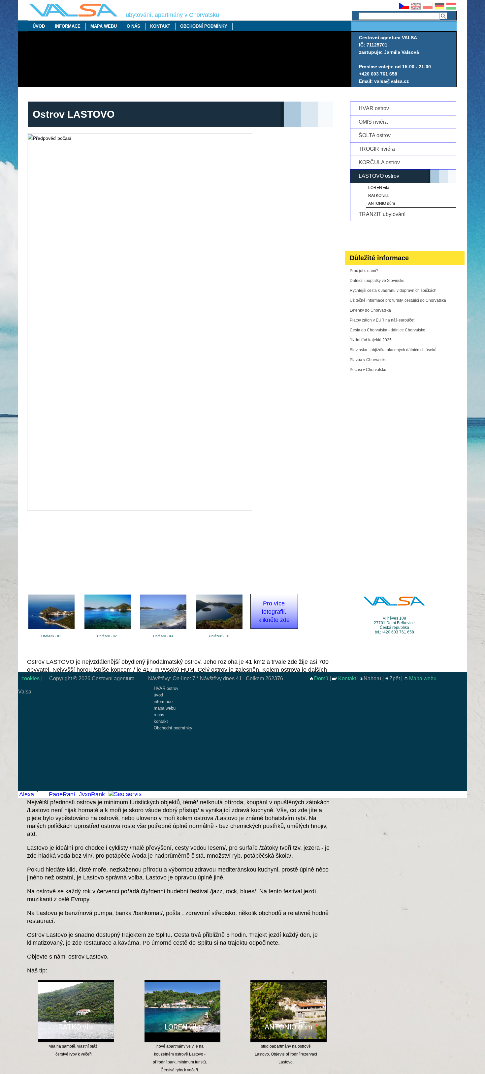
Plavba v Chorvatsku (368, 359)
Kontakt (347, 678)
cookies (30, 678)
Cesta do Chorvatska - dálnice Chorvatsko (387, 330)
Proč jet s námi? (364, 270)
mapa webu (103, 26)
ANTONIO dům (288, 1027)
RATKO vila (76, 1027)
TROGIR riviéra (377, 149)
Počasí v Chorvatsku (368, 369)
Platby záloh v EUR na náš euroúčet (382, 320)
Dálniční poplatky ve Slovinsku (377, 280)
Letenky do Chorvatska (370, 310)
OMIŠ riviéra (373, 122)
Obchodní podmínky (203, 26)
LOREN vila (182, 1027)
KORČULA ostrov (379, 162)
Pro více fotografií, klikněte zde (274, 611)
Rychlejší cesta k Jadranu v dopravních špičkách (393, 290)
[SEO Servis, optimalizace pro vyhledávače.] (125, 794)
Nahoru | (374, 678)
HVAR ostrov (374, 108)
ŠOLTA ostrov (375, 135)
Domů (321, 678)
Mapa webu (422, 678)
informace (68, 26)
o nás (133, 26)
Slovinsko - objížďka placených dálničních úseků (393, 350)
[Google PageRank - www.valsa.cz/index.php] (62, 794)
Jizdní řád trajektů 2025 (371, 340)
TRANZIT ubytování (382, 214)
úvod (39, 26)
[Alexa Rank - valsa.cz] (32, 794)
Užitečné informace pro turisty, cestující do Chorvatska (398, 300)
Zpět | (396, 678)
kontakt (160, 26)
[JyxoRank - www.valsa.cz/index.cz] (92, 794)
